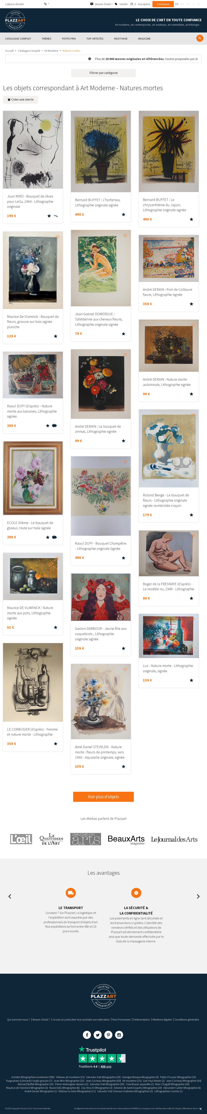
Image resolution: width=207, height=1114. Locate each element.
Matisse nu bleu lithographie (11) (77, 1091)
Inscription (144, 4)
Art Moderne (51, 50)
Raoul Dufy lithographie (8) (64, 1088)
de (188, 4)
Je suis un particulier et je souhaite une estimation (81, 1019)
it (193, 4)
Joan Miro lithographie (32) (69, 1081)
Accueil (9, 50)
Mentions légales (162, 1019)
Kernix (196, 1108)
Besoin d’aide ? (41, 1019)
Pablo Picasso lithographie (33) (178, 1077)
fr (176, 4)
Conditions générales (187, 1019)
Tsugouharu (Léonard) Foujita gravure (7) (29, 1081)
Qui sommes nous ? (18, 1019)
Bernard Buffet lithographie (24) (36, 1084)
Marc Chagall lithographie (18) (172, 1084)
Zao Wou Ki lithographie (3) (96, 1088)
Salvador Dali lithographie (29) (103, 1077)
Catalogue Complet (29, 50)
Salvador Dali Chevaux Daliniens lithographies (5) (125, 1091)
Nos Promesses (121, 1019)
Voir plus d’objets (103, 796)
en (182, 4)
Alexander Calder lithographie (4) (182, 1088)
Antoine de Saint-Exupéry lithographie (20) (138, 1088)
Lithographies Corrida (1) (168, 1091)
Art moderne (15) (132, 1081)
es (198, 4)
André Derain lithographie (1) (40, 1091)
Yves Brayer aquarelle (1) (140, 1084)
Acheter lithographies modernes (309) (32, 1077)
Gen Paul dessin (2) (154, 1081)
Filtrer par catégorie (104, 73)
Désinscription (141, 1019)
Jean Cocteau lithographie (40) (103, 1081)
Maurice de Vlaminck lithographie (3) (27, 1088)
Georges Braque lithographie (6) (140, 1077)
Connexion (163, 4)
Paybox (178, 1108)
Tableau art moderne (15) (70, 1077)
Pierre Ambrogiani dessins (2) (71, 1084)
